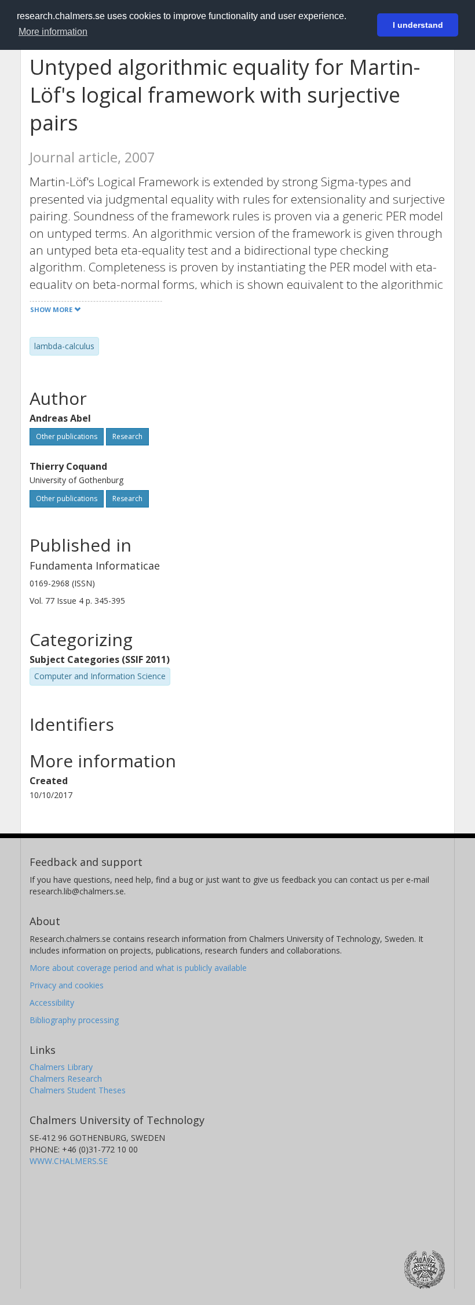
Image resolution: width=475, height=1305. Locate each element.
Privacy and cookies (67, 985)
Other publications (66, 436)
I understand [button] (418, 25)
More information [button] (53, 32)
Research (127, 436)
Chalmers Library (61, 1066)
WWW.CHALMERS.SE (69, 1160)
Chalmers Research (66, 1078)
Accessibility (52, 1002)
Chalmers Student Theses (78, 1090)
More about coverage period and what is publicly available (138, 967)
